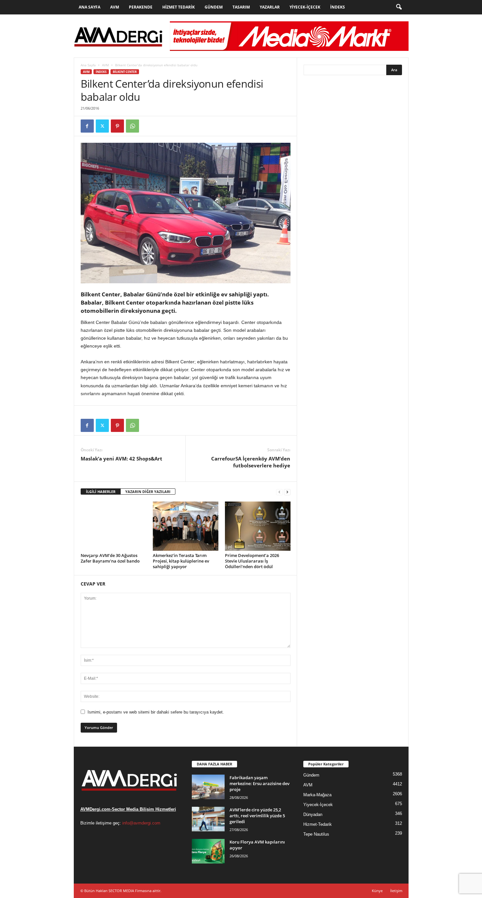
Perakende (140, 7)
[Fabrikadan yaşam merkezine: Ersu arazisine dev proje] (208, 787)
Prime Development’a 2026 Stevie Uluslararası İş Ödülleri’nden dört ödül (252, 560)
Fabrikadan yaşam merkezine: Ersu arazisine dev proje (260, 783)
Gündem (214, 7)
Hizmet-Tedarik (317, 824)
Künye (377, 890)
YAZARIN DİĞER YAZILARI (148, 491)
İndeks (337, 7)
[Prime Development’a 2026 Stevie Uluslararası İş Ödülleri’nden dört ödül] (258, 526)
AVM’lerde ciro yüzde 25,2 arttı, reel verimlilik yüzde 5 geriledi (257, 815)
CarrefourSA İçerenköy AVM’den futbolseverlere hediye (250, 462)
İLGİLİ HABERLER (100, 491)
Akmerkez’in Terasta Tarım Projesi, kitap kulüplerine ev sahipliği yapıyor (181, 560)
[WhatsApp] (132, 126)
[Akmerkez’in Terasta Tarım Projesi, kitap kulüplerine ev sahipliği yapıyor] (185, 526)
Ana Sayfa (89, 7)
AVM (114, 7)
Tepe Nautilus (316, 834)
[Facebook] (87, 126)
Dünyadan (312, 814)
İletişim (396, 890)
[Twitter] (102, 126)
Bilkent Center (125, 72)
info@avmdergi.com (141, 823)
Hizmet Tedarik (178, 7)
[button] (399, 7)
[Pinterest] (117, 126)
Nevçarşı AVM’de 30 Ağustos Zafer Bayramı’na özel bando (110, 558)
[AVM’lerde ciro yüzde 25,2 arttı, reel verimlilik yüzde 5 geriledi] (208, 819)
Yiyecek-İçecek (305, 7)
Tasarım (241, 7)
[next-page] (287, 491)
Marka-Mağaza (317, 794)
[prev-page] (279, 491)
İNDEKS (101, 72)
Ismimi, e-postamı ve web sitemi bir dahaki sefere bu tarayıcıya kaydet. (156, 712)
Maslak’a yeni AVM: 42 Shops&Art (121, 458)
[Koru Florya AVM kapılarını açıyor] (208, 851)
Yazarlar (270, 7)
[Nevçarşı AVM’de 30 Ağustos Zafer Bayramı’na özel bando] (113, 526)
